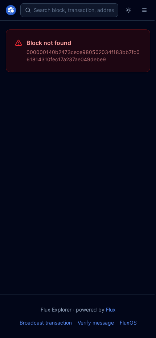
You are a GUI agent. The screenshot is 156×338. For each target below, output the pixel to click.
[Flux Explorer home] (11, 10)
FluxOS (128, 323)
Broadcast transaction (46, 323)
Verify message (96, 323)
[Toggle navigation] (144, 10)
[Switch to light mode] (128, 10)
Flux (111, 309)
